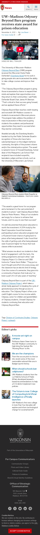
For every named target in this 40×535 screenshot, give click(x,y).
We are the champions (23, 353)
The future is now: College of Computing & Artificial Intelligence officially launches (25, 395)
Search (28, 9)
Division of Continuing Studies (18, 317)
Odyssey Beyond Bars (10, 70)
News (8, 8)
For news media (8, 35)
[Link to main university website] (20, 435)
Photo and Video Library (20, 467)
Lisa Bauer (25, 32)
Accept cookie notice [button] (20, 531)
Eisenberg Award (17, 76)
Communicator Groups (20, 464)
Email (20, 500)
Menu (36, 9)
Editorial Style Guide (20, 471)
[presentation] (3, 178)
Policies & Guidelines (20, 474)
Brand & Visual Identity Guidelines (20, 478)
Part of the (20, 450)
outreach (11, 320)
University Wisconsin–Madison (15, 2)
